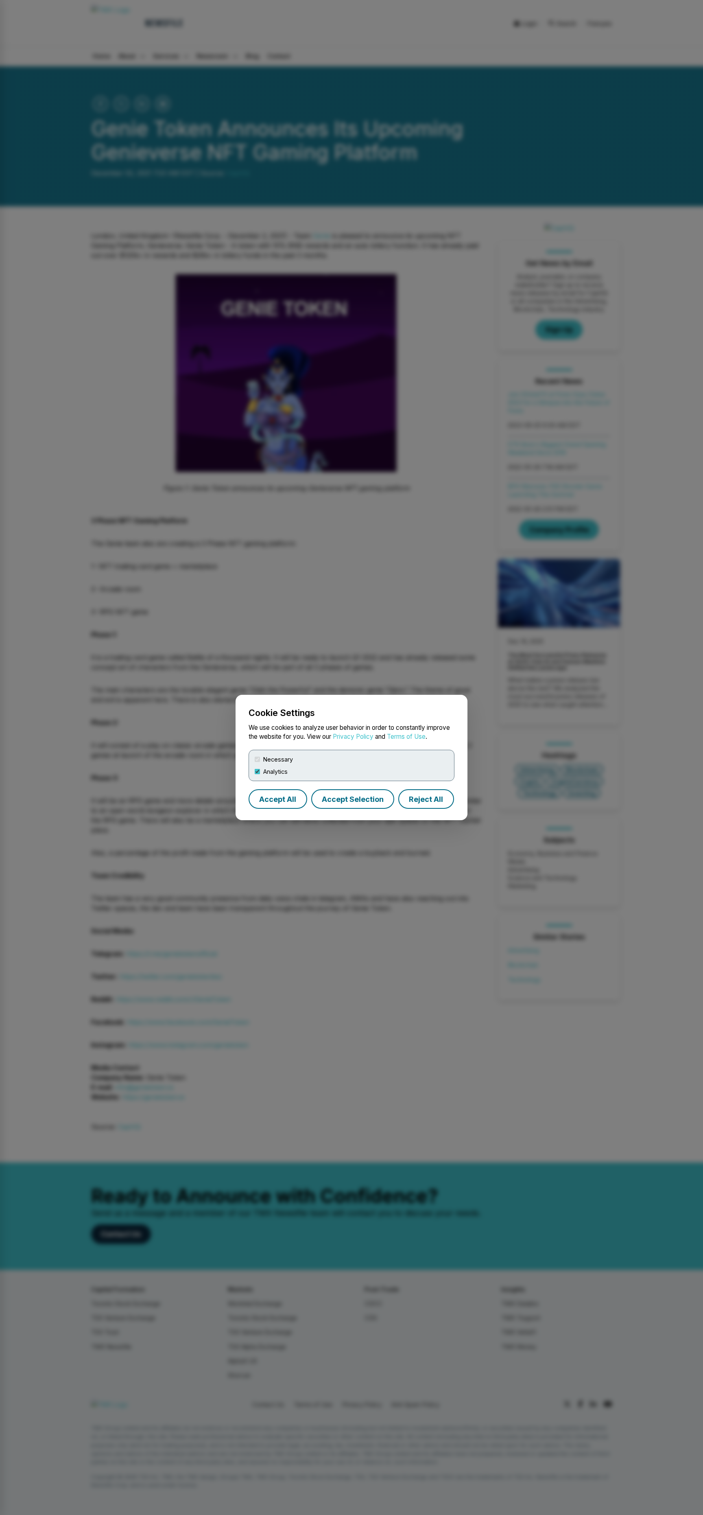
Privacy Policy (353, 736)
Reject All (426, 799)
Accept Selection (353, 799)
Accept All (277, 799)
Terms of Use (406, 736)
